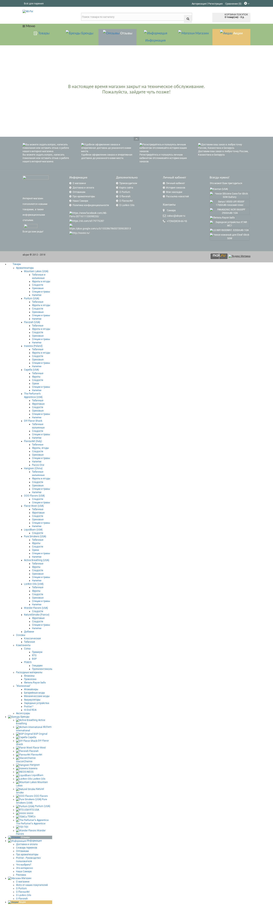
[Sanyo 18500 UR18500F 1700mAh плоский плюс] (229, 203)
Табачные (37, 301)
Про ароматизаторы (84, 196)
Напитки (36, 295)
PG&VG (28, 662)
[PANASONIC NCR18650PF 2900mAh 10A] (229, 211)
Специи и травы (41, 291)
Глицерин (37, 665)
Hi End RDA (30, 710)
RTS (34, 655)
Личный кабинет (175, 183)
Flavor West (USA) (34, 506)
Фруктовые (38, 403)
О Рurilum (21, 888)
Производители (128, 183)
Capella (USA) (31, 369)
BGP (34, 658)
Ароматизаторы (25, 268)
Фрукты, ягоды (40, 448)
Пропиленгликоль (42, 669)
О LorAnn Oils (127, 205)
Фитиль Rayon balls (35, 682)
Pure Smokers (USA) (35, 536)
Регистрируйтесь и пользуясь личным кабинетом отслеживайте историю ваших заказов (163, 158)
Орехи (35, 383)
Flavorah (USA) (32, 322)
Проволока (30, 679)
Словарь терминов (26, 847)
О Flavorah (22, 898)
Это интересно (24, 868)
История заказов (175, 187)
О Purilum (124, 192)
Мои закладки (174, 192)
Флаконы (29, 675)
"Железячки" (23, 686)
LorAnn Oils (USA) (34, 584)
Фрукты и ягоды (41, 281)
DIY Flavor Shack (33, 420)
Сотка (27, 648)
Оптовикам (79, 192)
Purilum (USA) (31, 298)
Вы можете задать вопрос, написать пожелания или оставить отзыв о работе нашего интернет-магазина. (46, 158)
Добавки (29, 631)
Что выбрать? (23, 864)
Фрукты (36, 376)
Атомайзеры (31, 689)
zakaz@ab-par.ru (176, 215)
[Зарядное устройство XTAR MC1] (229, 224)
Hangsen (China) (33, 468)
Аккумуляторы (32, 699)
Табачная (29, 641)
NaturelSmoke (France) (36, 614)
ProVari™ (29, 706)
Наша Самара (80, 200)
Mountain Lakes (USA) (36, 271)
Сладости (37, 284)
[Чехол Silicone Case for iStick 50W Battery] (229, 195)
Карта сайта (126, 187)
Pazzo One (38, 465)
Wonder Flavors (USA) (36, 608)
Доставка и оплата (83, 187)
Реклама (21, 874)
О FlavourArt (126, 200)
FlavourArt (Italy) (33, 441)
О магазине (79, 183)
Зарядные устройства (36, 703)
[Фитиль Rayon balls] (222, 217)
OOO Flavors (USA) (34, 495)
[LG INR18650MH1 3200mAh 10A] (229, 230)
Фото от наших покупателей (32, 885)
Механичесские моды (37, 696)
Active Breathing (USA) (36, 560)
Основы (20, 635)
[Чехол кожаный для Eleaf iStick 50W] (229, 236)
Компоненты (23, 645)
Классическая (32, 638)
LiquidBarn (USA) (33, 529)
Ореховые (38, 288)
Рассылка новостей (177, 196)
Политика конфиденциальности (91, 205)
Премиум (37, 652)
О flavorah (125, 196)
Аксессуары (23, 713)
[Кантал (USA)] (219, 189)
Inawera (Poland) (33, 346)
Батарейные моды (34, 692)
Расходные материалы (29, 672)
